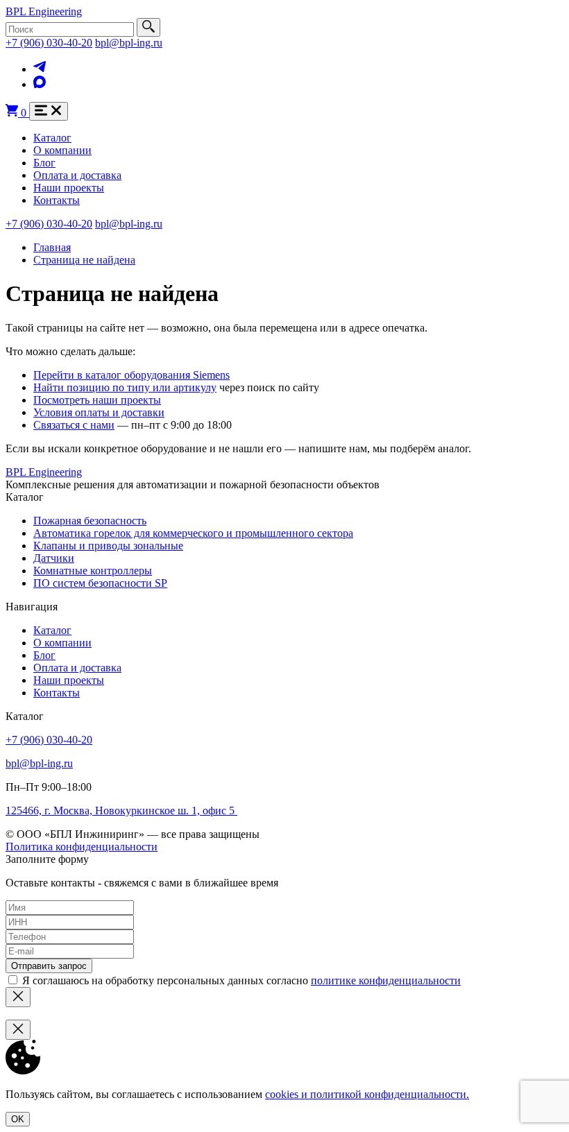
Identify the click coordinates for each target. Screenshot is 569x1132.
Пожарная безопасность (89, 520)
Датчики (53, 558)
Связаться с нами (73, 425)
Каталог (52, 138)
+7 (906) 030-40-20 (49, 43)
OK (17, 1119)
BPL (44, 11)
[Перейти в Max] (39, 84)
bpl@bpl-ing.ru (128, 43)
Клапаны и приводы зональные (108, 545)
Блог (44, 163)
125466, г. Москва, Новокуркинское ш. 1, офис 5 (121, 810)
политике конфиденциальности (386, 980)
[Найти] (148, 27)
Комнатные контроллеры (92, 570)
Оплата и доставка (77, 175)
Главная (52, 247)
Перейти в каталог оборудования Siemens (131, 375)
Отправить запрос (49, 966)
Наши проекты (68, 188)
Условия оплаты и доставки (98, 412)
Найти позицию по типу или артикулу (124, 387)
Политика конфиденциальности (82, 846)
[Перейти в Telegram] (39, 69)
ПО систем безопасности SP (100, 583)
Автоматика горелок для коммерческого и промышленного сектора (193, 533)
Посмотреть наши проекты (97, 400)
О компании (62, 150)
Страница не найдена (84, 260)
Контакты (56, 200)
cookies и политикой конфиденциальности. (367, 1094)
